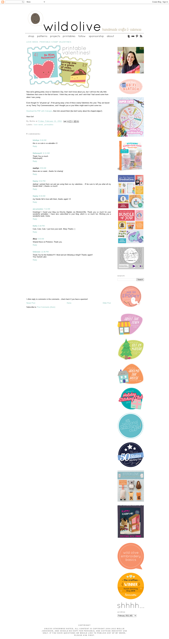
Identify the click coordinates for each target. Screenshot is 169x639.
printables (49, 125)
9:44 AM (43, 140)
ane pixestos (38, 209)
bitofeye (36, 140)
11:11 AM (46, 153)
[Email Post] (65, 121)
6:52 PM (42, 181)
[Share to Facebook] (75, 121)
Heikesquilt (37, 153)
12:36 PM (45, 252)
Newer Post (30, 303)
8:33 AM (42, 196)
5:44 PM (41, 226)
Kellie (35, 226)
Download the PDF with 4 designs (39, 111)
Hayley (35, 181)
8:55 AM (43, 168)
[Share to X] (72, 121)
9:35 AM (41, 239)
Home (69, 303)
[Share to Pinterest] (77, 121)
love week (38, 125)
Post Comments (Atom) (46, 307)
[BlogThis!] (70, 121)
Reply (35, 146)
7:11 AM (47, 209)
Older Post (107, 303)
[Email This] (67, 121)
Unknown (36, 252)
